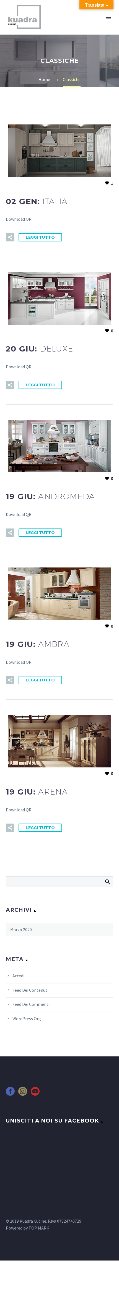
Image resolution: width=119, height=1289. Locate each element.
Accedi (18, 975)
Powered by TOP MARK (27, 1228)
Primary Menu (108, 17)
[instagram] (22, 1093)
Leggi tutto (40, 237)
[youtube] (35, 1093)
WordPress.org (26, 1018)
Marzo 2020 (21, 929)
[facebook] (10, 1093)
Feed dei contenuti (30, 990)
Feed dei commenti (31, 1004)
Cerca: (107, 881)
